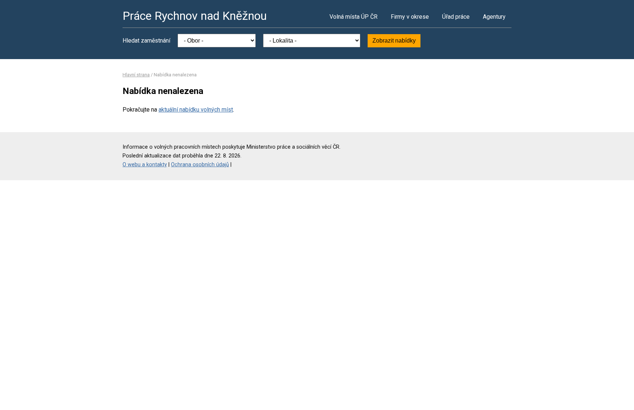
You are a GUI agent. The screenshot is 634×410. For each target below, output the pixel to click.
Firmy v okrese (410, 16)
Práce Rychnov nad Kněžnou (195, 16)
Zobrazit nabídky (394, 40)
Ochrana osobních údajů (200, 165)
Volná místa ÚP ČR (353, 16)
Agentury (494, 16)
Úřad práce (456, 16)
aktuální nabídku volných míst (195, 109)
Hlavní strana (136, 74)
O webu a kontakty (145, 165)
